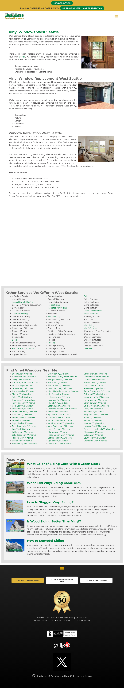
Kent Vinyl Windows (21, 429)
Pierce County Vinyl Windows (97, 391)
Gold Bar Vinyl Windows (23, 406)
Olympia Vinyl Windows (22, 423)
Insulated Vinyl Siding (57, 308)
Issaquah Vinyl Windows (94, 423)
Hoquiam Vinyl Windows (95, 426)
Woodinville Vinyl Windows (60, 420)
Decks (15, 340)
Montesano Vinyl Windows (95, 382)
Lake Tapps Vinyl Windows (24, 435)
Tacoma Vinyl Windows (22, 438)
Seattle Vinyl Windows (22, 441)
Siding (86, 296)
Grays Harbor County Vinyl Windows (100, 429)
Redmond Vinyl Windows (59, 385)
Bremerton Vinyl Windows (23, 400)
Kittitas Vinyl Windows (93, 432)
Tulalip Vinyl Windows (22, 397)
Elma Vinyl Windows (21, 420)
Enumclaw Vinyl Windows (23, 417)
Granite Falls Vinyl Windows (60, 438)
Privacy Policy (81, 618)
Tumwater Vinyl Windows (23, 403)
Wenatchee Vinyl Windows (24, 377)
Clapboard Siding (20, 314)
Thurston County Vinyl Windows (62, 377)
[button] (62, 3)
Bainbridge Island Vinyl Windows (62, 409)
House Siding (54, 305)
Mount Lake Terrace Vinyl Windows (63, 391)
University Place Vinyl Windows (26, 382)
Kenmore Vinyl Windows (59, 400)
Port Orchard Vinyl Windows (24, 412)
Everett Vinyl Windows (22, 374)
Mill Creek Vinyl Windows (59, 394)
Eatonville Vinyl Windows (59, 406)
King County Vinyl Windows (96, 414)
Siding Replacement (93, 311)
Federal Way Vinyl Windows (24, 444)
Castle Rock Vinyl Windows (60, 444)
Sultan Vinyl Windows (93, 435)
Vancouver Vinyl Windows (95, 374)
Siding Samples (91, 314)
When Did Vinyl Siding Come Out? (54, 483)
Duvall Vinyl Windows (93, 385)
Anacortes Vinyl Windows (95, 388)
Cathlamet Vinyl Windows (95, 394)
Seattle (22, 57)
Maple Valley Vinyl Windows (96, 397)
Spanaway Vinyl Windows (59, 414)
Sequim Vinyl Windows (58, 382)
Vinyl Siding (89, 325)
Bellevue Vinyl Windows (58, 374)
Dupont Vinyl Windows (22, 414)
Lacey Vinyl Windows (93, 409)
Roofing (51, 343)
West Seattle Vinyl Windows (60, 426)
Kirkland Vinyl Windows (22, 432)
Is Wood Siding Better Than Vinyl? (54, 521)
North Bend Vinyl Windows (60, 388)
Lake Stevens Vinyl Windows (96, 406)
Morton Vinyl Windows (58, 432)
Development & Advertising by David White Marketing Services (64, 676)
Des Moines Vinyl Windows (24, 426)
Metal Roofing (54, 316)
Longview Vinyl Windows (95, 403)
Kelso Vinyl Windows (93, 420)
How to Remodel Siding (45, 540)
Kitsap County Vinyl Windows (61, 435)
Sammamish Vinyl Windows (96, 377)
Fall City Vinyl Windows (58, 403)
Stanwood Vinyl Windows (95, 438)
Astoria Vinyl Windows (58, 412)
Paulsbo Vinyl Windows (94, 380)
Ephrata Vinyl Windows (58, 441)
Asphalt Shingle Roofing (22, 302)
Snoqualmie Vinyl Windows (60, 380)
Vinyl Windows (90, 328)
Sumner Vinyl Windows (22, 388)
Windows (88, 348)
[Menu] (116, 16)
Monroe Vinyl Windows (22, 385)
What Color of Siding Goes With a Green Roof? (63, 464)
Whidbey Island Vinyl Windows (61, 423)
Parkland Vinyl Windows (23, 409)
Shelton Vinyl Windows (22, 394)
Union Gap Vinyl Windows (59, 429)
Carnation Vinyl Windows (59, 417)
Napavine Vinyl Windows (23, 391)
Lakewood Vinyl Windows (59, 397)
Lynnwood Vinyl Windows (95, 400)
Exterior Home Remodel (23, 348)
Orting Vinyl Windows (21, 380)
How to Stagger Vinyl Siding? (50, 502)
